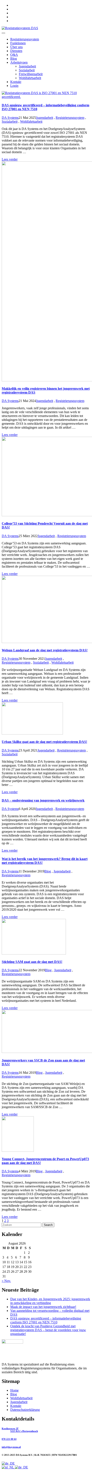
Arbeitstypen (19, 62)
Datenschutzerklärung (25, 1409)
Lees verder (10, 159)
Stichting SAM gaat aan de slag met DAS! (32, 962)
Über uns (16, 47)
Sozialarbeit (27, 70)
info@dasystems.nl (11, 1447)
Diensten (16, 51)
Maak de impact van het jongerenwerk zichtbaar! (43, 1307)
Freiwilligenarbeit (31, 74)
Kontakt (15, 82)
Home (14, 1390)
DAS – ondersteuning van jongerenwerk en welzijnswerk (43, 800)
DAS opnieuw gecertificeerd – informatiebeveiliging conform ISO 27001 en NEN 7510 (45, 1320)
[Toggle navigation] (3, 33)
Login (14, 85)
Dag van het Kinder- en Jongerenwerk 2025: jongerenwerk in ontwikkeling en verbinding (50, 1301)
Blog (13, 58)
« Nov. (6, 1281)
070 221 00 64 (9, 1439)
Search (48, 1225)
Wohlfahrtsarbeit (30, 78)
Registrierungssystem (24, 39)
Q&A (14, 55)
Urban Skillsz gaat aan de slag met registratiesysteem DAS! (44, 742)
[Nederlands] (8, 1467)
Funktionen (18, 43)
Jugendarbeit (27, 66)
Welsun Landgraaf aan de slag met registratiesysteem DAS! (45, 650)
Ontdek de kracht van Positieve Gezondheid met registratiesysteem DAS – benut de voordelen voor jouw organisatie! (48, 1330)
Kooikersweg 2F (20, 1429)
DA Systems (10, 117)
